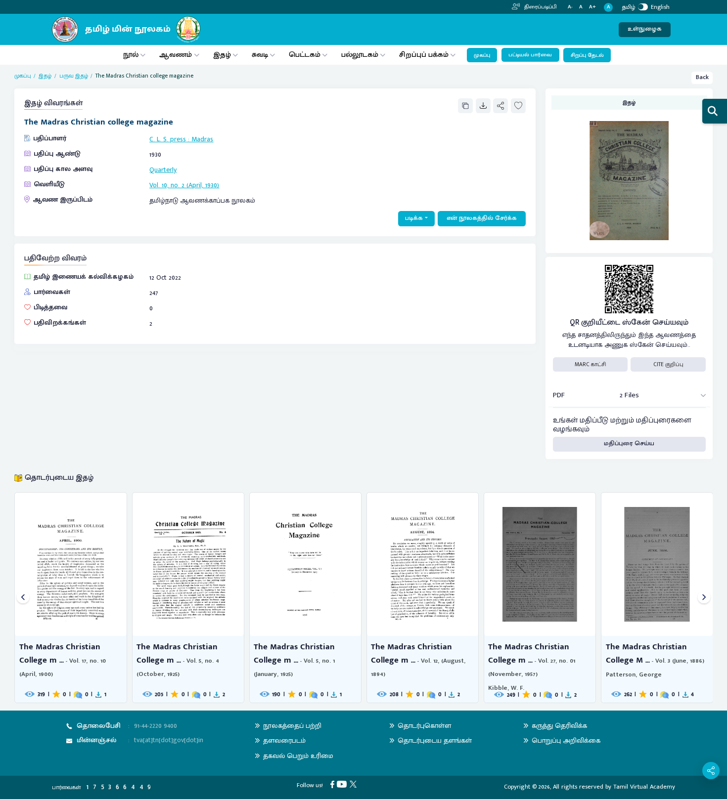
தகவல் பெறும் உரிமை (298, 756)
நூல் (130, 54)
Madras (202, 139)
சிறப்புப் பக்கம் (424, 54)
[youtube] (343, 784)
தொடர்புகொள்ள (424, 725)
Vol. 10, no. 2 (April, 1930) (184, 185)
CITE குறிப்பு (668, 364)
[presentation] (23, 597)
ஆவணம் (176, 54)
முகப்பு (482, 55)
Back (702, 77)
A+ (592, 7)
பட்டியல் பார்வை (530, 54)
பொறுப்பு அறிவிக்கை (566, 740)
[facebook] (333, 784)
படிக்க (414, 218)
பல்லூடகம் (359, 54)
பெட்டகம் (304, 54)
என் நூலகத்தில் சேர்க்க (482, 218)
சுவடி (260, 54)
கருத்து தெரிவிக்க (559, 725)
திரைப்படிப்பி (540, 6)
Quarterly (163, 169)
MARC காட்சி (590, 364)
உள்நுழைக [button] (645, 29)
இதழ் (222, 54)
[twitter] (355, 784)
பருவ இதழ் (73, 76)
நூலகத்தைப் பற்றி (292, 725)
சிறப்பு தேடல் (587, 55)
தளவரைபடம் (284, 740)
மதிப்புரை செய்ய (629, 443)
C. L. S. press (167, 139)
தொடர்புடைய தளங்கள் (435, 740)
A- (570, 7)
